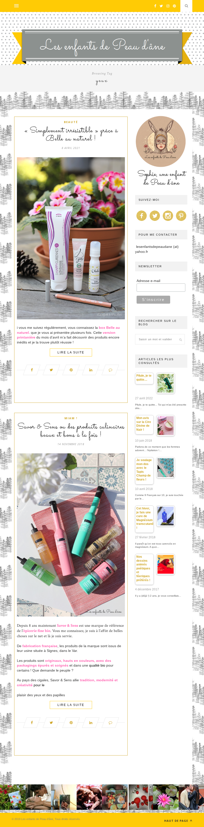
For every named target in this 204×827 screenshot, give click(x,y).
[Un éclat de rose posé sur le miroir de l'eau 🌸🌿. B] (166, 797)
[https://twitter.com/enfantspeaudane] (155, 220)
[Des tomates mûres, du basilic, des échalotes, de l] (140, 797)
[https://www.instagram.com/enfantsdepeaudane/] (168, 220)
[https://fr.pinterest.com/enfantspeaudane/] (181, 220)
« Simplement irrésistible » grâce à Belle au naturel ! (71, 134)
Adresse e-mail (148, 281)
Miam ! (70, 418)
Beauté (71, 122)
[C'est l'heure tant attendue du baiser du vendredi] (38, 797)
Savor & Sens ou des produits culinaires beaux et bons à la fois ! (70, 431)
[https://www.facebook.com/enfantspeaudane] (141, 220)
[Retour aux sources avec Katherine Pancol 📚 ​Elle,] (13, 797)
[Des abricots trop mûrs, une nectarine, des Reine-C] (115, 797)
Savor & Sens (67, 625)
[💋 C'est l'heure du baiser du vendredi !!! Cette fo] (89, 797)
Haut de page (176, 821)
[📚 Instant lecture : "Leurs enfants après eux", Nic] (64, 797)
